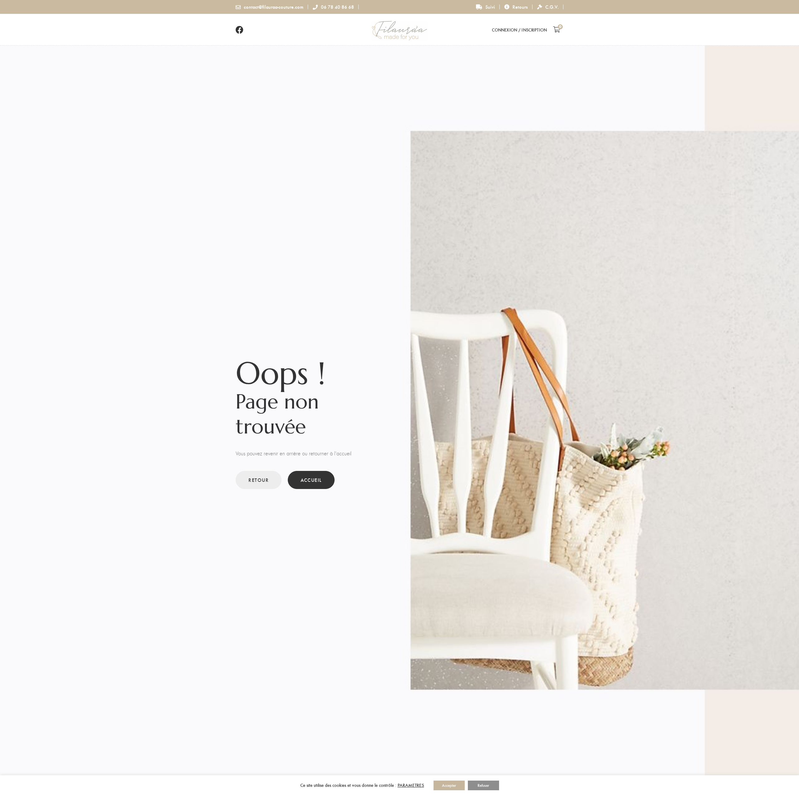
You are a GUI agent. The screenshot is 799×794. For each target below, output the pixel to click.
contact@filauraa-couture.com (273, 6)
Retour (258, 480)
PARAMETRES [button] (411, 785)
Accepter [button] (449, 785)
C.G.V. (552, 6)
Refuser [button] (483, 785)
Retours (520, 6)
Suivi (490, 6)
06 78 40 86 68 (337, 6)
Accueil (311, 480)
